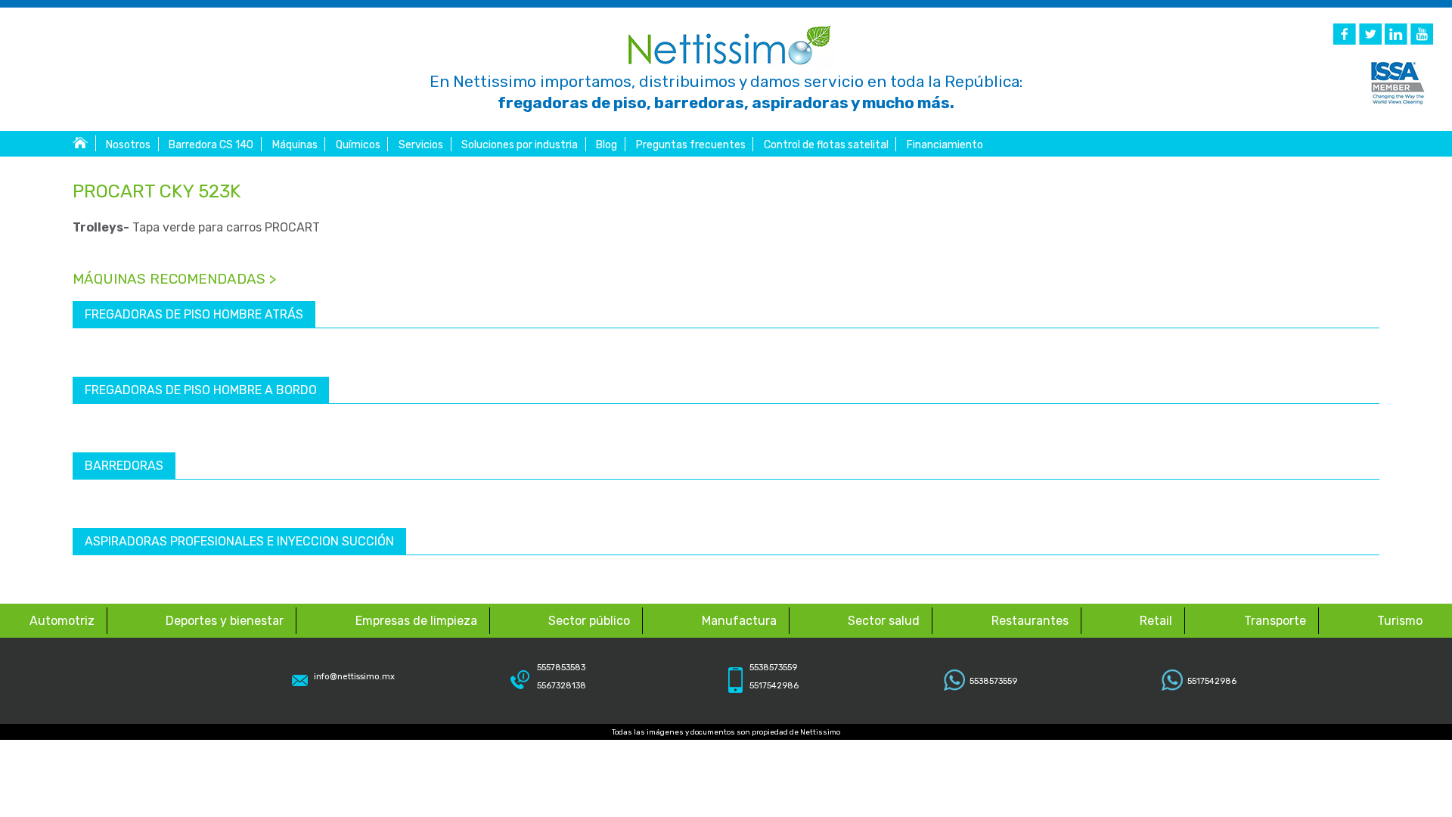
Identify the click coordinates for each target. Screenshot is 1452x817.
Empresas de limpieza (416, 621)
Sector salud (884, 621)
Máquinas (295, 144)
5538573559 (993, 681)
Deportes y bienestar (225, 621)
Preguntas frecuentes (691, 144)
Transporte (1275, 621)
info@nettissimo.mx (354, 677)
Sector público (589, 621)
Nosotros (128, 144)
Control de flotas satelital (826, 144)
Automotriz (62, 621)
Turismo (1400, 621)
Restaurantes (1030, 621)
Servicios (421, 144)
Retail (1156, 621)
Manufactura (739, 621)
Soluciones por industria (519, 144)
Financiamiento (945, 144)
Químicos (358, 144)
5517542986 (1211, 681)
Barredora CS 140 (211, 144)
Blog (606, 144)
